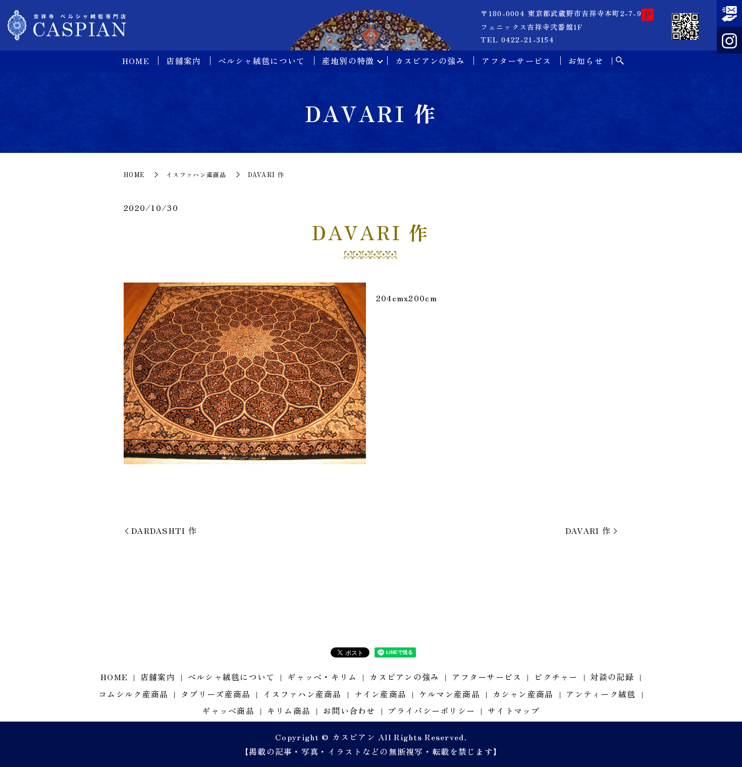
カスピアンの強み (430, 60)
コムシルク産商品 (133, 694)
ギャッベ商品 (228, 710)
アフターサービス (516, 60)
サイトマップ (514, 710)
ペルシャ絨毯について (261, 60)
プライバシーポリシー (431, 710)
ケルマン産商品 (449, 694)
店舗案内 (183, 60)
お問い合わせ (349, 710)
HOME (135, 60)
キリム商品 (288, 710)
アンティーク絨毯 (600, 694)
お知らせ (585, 60)
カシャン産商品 (523, 694)
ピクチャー (555, 677)
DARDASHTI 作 (164, 530)
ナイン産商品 (380, 694)
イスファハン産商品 (196, 174)
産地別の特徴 (348, 60)
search (620, 61)
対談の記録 (611, 677)
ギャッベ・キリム (322, 677)
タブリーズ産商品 (215, 694)
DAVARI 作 (588, 530)
